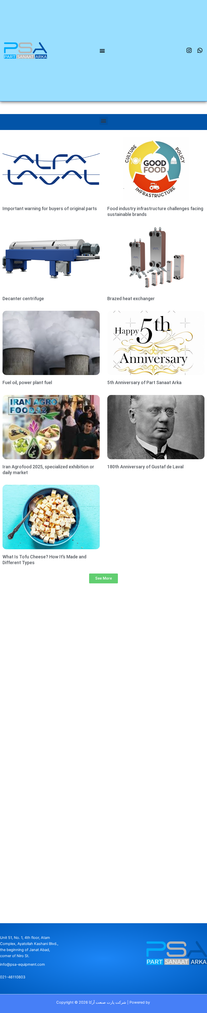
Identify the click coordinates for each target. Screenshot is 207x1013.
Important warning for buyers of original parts (50, 209)
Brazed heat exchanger (131, 299)
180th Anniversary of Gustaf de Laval (145, 467)
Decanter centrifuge (23, 299)
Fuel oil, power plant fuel (27, 383)
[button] (102, 50)
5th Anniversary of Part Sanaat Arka (144, 383)
